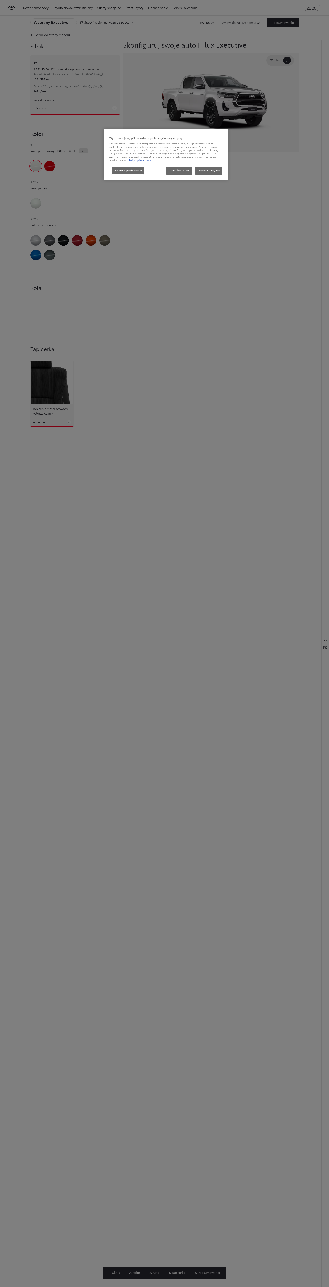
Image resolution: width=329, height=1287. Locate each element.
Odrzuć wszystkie (179, 170)
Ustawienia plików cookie (128, 170)
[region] (166, 154)
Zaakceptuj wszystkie (208, 170)
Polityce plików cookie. (140, 160)
